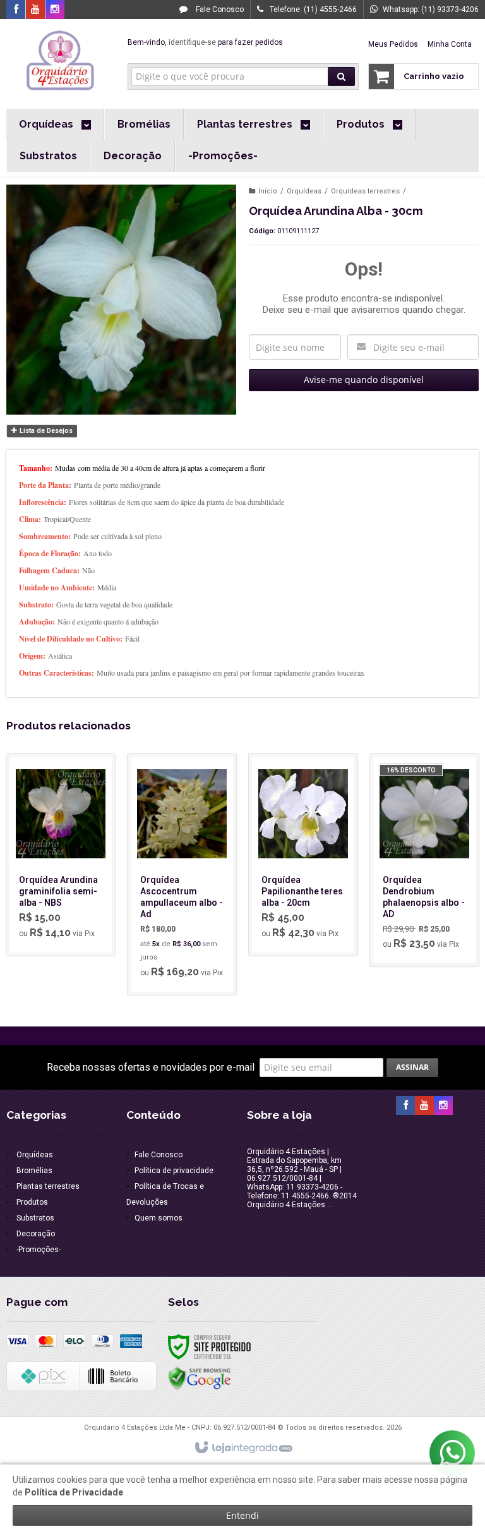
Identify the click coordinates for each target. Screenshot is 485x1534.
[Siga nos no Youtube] (35, 10)
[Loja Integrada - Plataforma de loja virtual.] (243, 1448)
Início (267, 191)
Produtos (32, 1202)
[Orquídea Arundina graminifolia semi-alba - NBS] (60, 855)
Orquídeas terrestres (365, 191)
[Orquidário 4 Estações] (60, 60)
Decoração (35, 1233)
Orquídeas (304, 191)
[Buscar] (341, 76)
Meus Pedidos (393, 44)
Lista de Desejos (45, 431)
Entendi (242, 1515)
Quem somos (159, 1218)
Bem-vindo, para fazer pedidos (205, 42)
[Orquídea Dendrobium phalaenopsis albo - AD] (424, 860)
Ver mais (67, 897)
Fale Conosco (219, 9)
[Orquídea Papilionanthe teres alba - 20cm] (303, 855)
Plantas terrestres (48, 1186)
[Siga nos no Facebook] (15, 10)
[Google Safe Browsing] (199, 1377)
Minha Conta (450, 44)
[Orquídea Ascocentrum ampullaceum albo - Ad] (182, 874)
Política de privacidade (174, 1170)
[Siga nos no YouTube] (424, 1106)
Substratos (35, 1218)
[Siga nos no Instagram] (54, 10)
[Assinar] (412, 1067)
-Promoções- (38, 1249)
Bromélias (34, 1170)
